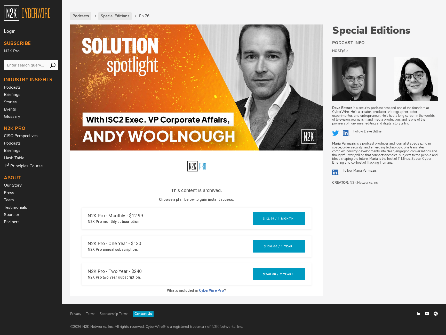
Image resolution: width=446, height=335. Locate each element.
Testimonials (15, 207)
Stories (10, 102)
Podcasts (12, 87)
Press (9, 193)
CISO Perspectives (21, 136)
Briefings (12, 94)
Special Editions (371, 30)
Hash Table (14, 158)
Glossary (12, 116)
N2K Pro (12, 51)
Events (10, 109)
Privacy (75, 314)
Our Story (13, 185)
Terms (90, 314)
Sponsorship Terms (114, 314)
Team (9, 200)
